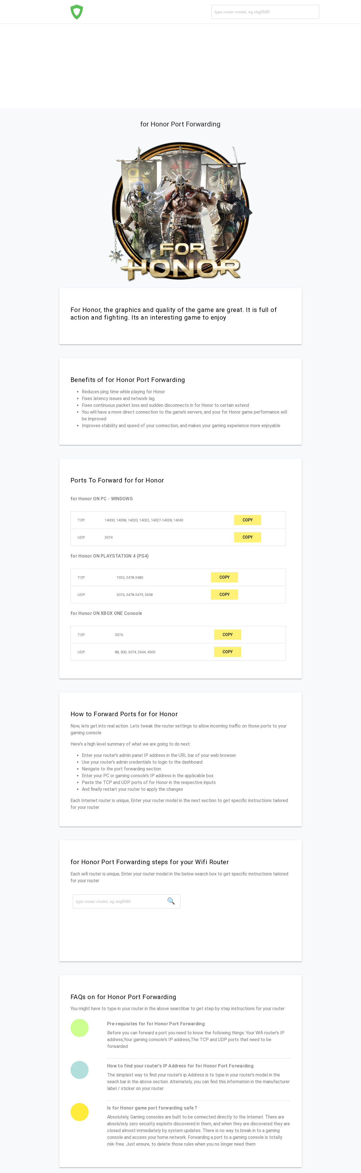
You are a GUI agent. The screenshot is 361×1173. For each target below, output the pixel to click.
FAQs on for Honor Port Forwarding (124, 997)
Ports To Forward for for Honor (117, 480)
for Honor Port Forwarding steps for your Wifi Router (150, 862)
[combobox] (265, 12)
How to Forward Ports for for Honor (124, 714)
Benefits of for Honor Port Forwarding (128, 379)
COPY (248, 520)
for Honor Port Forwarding (180, 124)
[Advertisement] (180, 66)
